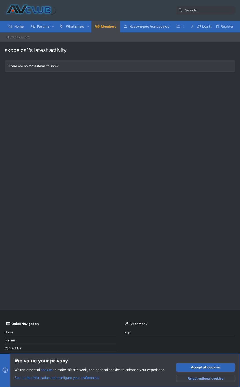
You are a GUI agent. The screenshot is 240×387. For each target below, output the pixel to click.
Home (9, 332)
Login (127, 332)
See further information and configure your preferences (57, 378)
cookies (46, 370)
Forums (10, 340)
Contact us (13, 348)
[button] (53, 26)
